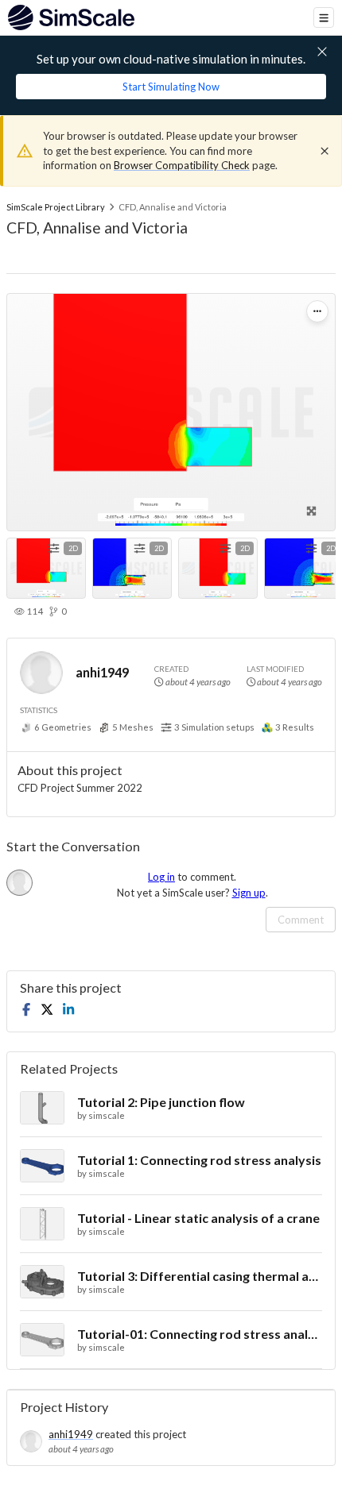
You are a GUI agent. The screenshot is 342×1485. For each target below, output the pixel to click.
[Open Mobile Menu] (323, 17)
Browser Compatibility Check (182, 165)
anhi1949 (102, 672)
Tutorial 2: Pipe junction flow (161, 1101)
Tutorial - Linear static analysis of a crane (198, 1217)
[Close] (324, 151)
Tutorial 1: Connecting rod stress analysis (199, 1159)
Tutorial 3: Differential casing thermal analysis (199, 1275)
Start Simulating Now (171, 86)
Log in (161, 876)
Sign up (249, 892)
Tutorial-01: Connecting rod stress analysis (199, 1333)
